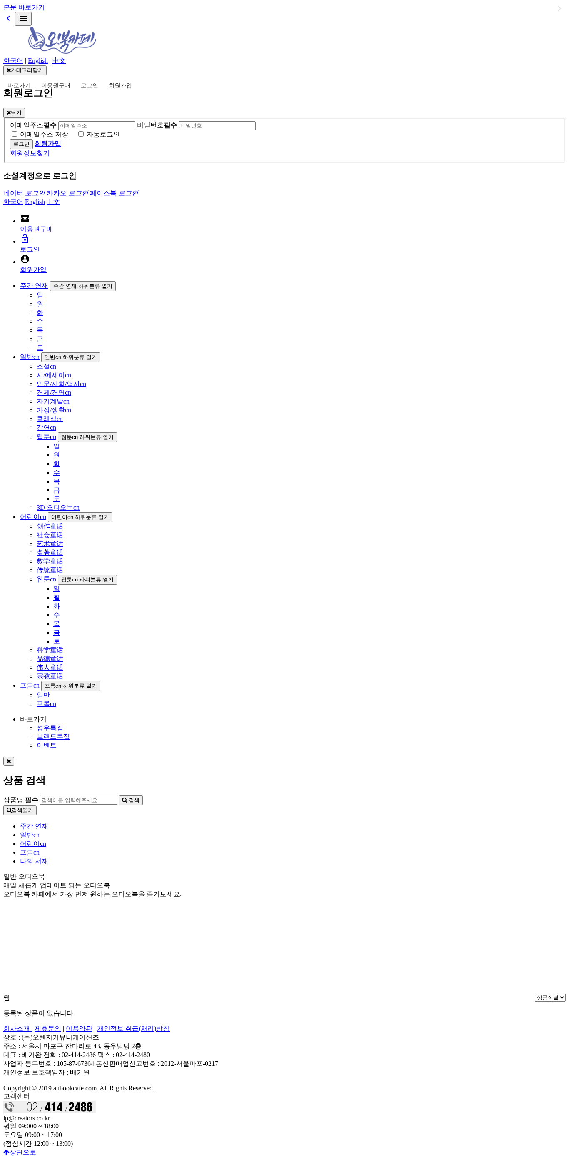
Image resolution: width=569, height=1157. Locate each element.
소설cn (46, 366)
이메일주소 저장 (44, 134)
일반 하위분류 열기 (559, 8)
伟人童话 (50, 667)
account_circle (25, 259)
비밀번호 (157, 125)
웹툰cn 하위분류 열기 (87, 437)
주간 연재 (34, 285)
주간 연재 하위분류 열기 (82, 286)
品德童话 (50, 658)
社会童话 (50, 535)
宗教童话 (50, 676)
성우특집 (50, 727)
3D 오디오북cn (58, 507)
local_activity (25, 218)
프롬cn (30, 685)
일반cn (30, 356)
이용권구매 (55, 85)
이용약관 (79, 1028)
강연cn (46, 427)
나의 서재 (34, 861)
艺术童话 (50, 543)
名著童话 (50, 552)
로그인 (89, 85)
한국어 (13, 60)
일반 (43, 694)
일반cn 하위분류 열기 (71, 357)
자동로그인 (103, 134)
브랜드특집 (53, 736)
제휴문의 (48, 1028)
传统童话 (50, 570)
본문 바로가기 (24, 7)
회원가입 (120, 85)
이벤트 (47, 745)
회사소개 (17, 1028)
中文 (59, 60)
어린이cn (33, 516)
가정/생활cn (54, 410)
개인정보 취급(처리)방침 (133, 1028)
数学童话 (50, 561)
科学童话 (50, 649)
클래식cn (50, 418)
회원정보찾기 (30, 153)
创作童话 (50, 526)
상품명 (20, 799)
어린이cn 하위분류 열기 (80, 517)
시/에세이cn (54, 375)
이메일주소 (33, 125)
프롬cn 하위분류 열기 (71, 686)
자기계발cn (53, 401)
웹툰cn (46, 436)
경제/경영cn (54, 392)
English (38, 60)
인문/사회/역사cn (61, 383)
